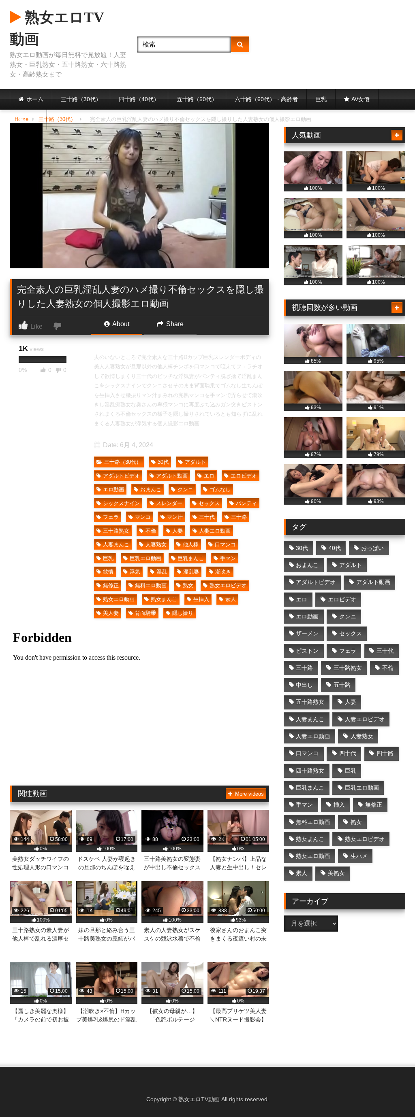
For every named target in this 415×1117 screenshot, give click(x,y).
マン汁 (175, 517)
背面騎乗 (145, 613)
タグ (32, 119)
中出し (304, 685)
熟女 (188, 585)
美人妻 (111, 613)
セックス (209, 503)
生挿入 (201, 599)
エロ (209, 476)
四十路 (385, 753)
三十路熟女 (116, 531)
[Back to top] (390, 1093)
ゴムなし (220, 489)
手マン (228, 558)
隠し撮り (182, 613)
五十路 (342, 685)
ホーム (34, 99)
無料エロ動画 (151, 585)
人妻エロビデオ (365, 719)
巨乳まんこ (191, 558)
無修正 (111, 585)
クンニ (185, 489)
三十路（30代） (81, 99)
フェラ (111, 517)
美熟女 (336, 873)
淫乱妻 (191, 572)
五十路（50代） (197, 99)
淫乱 (161, 572)
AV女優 (360, 99)
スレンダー (169, 503)
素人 (230, 599)
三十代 (207, 517)
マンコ (143, 517)
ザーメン (307, 633)
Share (174, 324)
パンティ (246, 503)
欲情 (108, 572)
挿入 (339, 804)
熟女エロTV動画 (57, 28)
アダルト (195, 462)
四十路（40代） (139, 99)
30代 (163, 462)
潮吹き (223, 572)
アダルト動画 (172, 476)
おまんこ (150, 489)
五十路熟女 (310, 702)
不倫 (150, 531)
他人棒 (191, 545)
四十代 (347, 753)
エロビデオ (244, 476)
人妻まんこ (116, 545)
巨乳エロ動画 (145, 558)
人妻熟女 (156, 545)
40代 (335, 548)
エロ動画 (113, 489)
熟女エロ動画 (119, 599)
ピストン (307, 651)
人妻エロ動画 (215, 531)
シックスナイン (121, 503)
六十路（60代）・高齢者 (266, 99)
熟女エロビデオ (228, 585)
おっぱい (372, 548)
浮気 (135, 572)
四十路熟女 (310, 770)
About (120, 324)
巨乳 (321, 99)
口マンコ (225, 545)
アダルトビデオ (121, 476)
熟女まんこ (164, 599)
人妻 (177, 531)
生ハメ (359, 856)
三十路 (239, 517)
